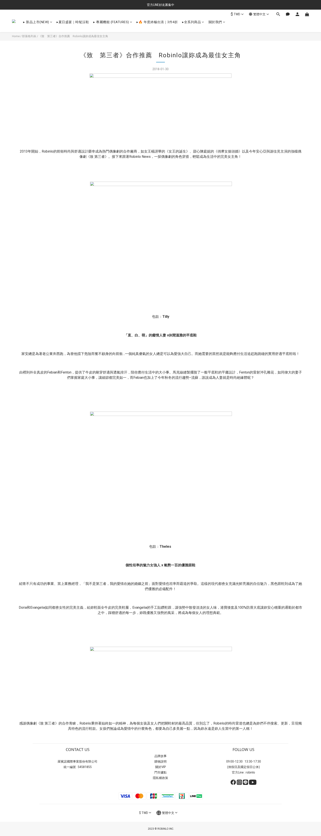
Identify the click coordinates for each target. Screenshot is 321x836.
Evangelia (37, 607)
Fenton (66, 372)
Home (16, 36)
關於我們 (215, 22)
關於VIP (160, 767)
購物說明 (160, 761)
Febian (52, 372)
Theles (165, 546)
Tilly (165, 317)
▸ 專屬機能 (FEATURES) (111, 22)
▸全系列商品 (191, 22)
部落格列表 (29, 36)
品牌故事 (160, 756)
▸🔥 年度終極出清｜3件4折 (157, 22)
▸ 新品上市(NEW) (36, 22)
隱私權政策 (160, 778)
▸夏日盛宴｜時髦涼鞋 (73, 22)
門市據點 (160, 772)
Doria (23, 607)
